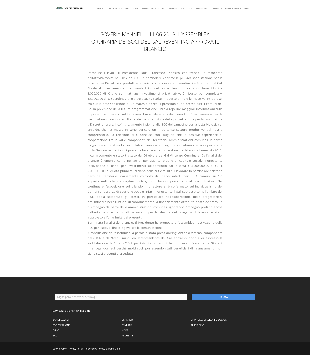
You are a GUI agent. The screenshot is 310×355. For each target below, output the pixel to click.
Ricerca (223, 296)
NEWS (125, 330)
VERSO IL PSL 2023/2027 (153, 8)
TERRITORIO (197, 325)
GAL (54, 335)
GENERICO (127, 319)
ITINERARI (127, 325)
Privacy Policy (76, 348)
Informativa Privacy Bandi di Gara (102, 348)
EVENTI (56, 330)
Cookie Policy (59, 348)
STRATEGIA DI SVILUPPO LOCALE (122, 8)
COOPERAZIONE (61, 325)
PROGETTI (127, 335)
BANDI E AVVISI (60, 319)
